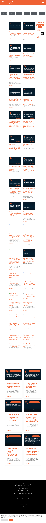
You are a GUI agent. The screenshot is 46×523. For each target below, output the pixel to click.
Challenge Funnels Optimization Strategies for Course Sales (14, 345)
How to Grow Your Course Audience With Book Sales (28, 304)
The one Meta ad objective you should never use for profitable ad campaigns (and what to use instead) (15, 147)
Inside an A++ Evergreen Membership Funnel (14, 282)
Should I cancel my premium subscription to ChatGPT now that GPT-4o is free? (15, 213)
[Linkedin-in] (28, 493)
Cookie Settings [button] (5, 520)
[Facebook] (37, 25)
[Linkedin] (41, 27)
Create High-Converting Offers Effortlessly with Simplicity (14, 304)
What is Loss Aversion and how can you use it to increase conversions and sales (13, 385)
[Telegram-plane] (26, 493)
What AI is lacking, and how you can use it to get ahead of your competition (15, 168)
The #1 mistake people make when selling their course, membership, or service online (28, 260)
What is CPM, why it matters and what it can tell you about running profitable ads (28, 33)
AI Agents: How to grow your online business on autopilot (14, 55)
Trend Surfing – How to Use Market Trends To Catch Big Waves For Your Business (29, 283)
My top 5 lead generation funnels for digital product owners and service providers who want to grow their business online (29, 192)
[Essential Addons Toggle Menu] (8, 13)
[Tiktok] (43, 25)
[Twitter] (39, 25)
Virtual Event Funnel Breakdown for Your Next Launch (29, 345)
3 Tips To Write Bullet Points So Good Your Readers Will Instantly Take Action (32, 385)
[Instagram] (39, 27)
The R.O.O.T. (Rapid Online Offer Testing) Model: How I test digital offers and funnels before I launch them (29, 214)
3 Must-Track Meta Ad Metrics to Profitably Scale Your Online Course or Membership (15, 190)
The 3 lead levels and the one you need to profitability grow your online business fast (29, 55)
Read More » (11, 38)
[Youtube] (41, 25)
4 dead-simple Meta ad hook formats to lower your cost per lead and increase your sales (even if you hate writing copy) (29, 77)
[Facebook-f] (14, 493)
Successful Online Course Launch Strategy (29, 323)
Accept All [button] (11, 520)
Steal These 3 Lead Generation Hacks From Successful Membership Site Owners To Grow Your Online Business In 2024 (28, 124)
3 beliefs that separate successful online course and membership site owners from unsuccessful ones (15, 100)
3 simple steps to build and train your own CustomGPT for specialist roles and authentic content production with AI (15, 124)
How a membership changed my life (27, 145)
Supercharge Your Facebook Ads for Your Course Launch (14, 324)
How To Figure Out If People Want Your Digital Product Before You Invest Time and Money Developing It (29, 169)
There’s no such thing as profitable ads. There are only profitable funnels (15, 33)
